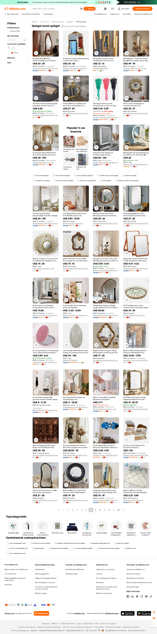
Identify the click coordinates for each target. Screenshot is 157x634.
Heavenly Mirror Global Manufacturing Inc (136, 164)
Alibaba (34, 22)
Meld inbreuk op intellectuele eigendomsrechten (106, 588)
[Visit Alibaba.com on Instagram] (141, 596)
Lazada (78, 623)
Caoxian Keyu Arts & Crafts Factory (135, 268)
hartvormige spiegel (42, 175)
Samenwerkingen (133, 587)
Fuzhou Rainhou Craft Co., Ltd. (43, 268)
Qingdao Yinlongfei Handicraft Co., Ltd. (76, 68)
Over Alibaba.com (11, 565)
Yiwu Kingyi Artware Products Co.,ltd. (46, 362)
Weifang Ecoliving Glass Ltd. (73, 223)
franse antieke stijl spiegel (64, 180)
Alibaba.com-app (111, 613)
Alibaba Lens (9, 613)
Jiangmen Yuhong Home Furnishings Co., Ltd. (136, 360)
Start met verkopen (133, 574)
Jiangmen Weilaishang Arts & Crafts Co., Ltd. (46, 115)
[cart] (112, 9)
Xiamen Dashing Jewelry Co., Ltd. (104, 409)
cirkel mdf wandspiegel (62, 175)
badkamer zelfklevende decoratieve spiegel (71, 543)
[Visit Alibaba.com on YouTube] (146, 596)
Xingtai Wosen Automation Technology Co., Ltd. (46, 68)
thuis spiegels (106, 180)
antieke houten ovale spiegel (109, 175)
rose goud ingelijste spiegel (83, 548)
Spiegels (70, 22)
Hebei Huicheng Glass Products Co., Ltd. (106, 500)
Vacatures (8, 584)
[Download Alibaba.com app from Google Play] (144, 613)
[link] (154, 612)
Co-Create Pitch (10, 574)
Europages (112, 623)
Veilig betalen (40, 569)
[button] (81, 8)
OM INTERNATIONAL (100, 68)
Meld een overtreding (103, 593)
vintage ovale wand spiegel (59, 548)
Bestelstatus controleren (135, 578)
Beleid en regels (41, 593)
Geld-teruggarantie (42, 574)
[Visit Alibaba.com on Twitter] (137, 596)
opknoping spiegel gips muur (101, 543)
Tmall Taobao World (67, 623)
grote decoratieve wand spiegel (109, 548)
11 (104, 510)
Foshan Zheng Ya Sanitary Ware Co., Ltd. (106, 162)
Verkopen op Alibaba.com (136, 569)
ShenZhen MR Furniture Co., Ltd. (134, 68)
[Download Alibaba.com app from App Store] (128, 613)
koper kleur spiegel (123, 543)
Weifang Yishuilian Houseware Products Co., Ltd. (106, 270)
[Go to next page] (123, 510)
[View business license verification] (99, 630)
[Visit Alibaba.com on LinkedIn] (132, 596)
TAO (96, 623)
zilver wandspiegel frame (18, 543)
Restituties (100, 582)
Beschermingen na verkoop (45, 582)
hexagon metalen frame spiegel (128, 180)
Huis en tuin (44, 22)
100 (118, 510)
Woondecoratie (57, 22)
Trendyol (103, 623)
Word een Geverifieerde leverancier (139, 582)
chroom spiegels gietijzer (85, 175)
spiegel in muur (131, 548)
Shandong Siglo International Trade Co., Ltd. (136, 455)
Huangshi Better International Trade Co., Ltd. (46, 455)
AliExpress (45, 623)
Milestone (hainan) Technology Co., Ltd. (46, 315)
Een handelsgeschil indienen (106, 578)
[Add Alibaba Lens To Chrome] (41, 613)
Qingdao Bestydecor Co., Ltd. (43, 162)
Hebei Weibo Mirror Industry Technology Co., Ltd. (76, 455)
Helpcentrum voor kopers (105, 569)
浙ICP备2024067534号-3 (137, 630)
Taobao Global (88, 623)
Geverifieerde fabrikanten (75, 569)
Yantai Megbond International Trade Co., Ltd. (76, 113)
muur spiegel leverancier (18, 553)
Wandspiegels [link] (81, 22)
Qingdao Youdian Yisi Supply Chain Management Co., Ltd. (106, 455)
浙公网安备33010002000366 (116, 630)
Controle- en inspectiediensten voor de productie (46, 588)
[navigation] (17, 266)
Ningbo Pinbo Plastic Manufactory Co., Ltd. (106, 117)
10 (100, 510)
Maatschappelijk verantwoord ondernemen (15, 579)
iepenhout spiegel (130, 175)
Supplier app (80, 613)
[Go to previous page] (59, 510)
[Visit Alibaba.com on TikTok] (151, 596)
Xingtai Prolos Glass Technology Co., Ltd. (46, 500)
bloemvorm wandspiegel (88, 180)
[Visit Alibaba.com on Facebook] (128, 596)
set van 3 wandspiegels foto (19, 548)
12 (109, 510)
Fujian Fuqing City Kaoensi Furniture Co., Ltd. (136, 409)
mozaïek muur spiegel (43, 180)
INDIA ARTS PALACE (70, 360)
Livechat (99, 574)
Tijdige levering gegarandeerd (45, 578)
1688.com (54, 623)
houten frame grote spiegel (41, 543)
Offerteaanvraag (71, 574)
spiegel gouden (39, 548)
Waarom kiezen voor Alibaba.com (16, 569)
